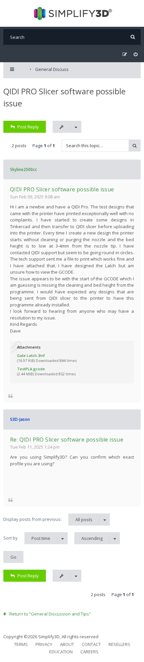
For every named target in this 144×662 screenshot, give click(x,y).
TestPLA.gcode (31, 368)
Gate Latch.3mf (31, 355)
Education (61, 652)
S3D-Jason (20, 419)
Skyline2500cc (23, 169)
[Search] (133, 37)
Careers (89, 652)
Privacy (43, 644)
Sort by (26, 538)
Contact (91, 644)
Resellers (119, 644)
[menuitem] (135, 54)
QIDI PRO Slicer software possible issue (62, 189)
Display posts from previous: (47, 519)
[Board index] (72, 13)
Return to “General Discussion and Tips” (50, 614)
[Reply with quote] (10, 395)
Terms (21, 644)
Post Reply (28, 127)
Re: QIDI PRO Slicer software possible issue (66, 439)
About (67, 644)
